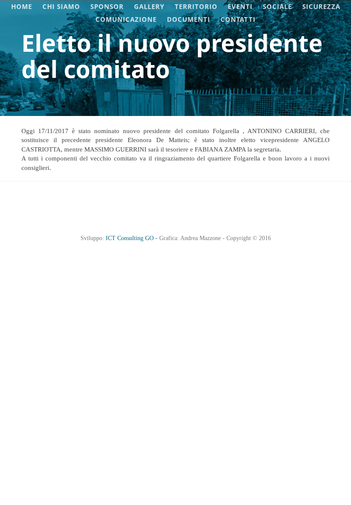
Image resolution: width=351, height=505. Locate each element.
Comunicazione (126, 19)
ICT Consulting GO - (132, 238)
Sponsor (107, 6)
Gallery (149, 6)
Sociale (277, 6)
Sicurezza (321, 6)
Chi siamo (61, 6)
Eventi (240, 6)
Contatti (238, 19)
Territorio (196, 6)
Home (21, 6)
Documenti (188, 19)
